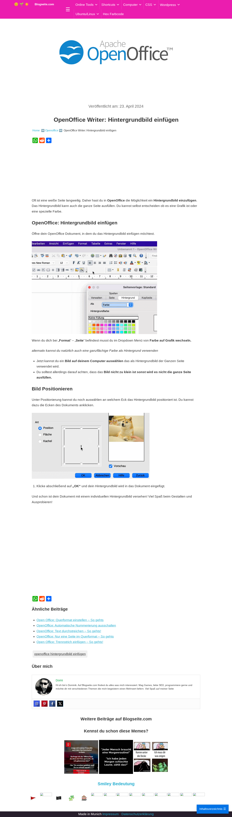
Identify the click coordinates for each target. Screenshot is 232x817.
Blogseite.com (43, 4)
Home (36, 130)
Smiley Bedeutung (116, 783)
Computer (130, 4)
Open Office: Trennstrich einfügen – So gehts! (70, 642)
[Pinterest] (44, 704)
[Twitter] (60, 704)
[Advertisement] (116, 170)
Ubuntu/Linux (85, 14)
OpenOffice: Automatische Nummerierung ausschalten (76, 625)
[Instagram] (37, 704)
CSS (148, 4)
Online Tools (84, 4)
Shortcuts (108, 4)
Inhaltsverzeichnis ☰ (212, 809)
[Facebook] (52, 704)
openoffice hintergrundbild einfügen (60, 654)
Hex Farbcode (113, 14)
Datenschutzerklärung (137, 814)
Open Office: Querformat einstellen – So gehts (70, 620)
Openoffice (51, 130)
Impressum (110, 814)
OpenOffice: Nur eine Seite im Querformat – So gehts (75, 636)
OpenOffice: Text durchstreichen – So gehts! (69, 631)
